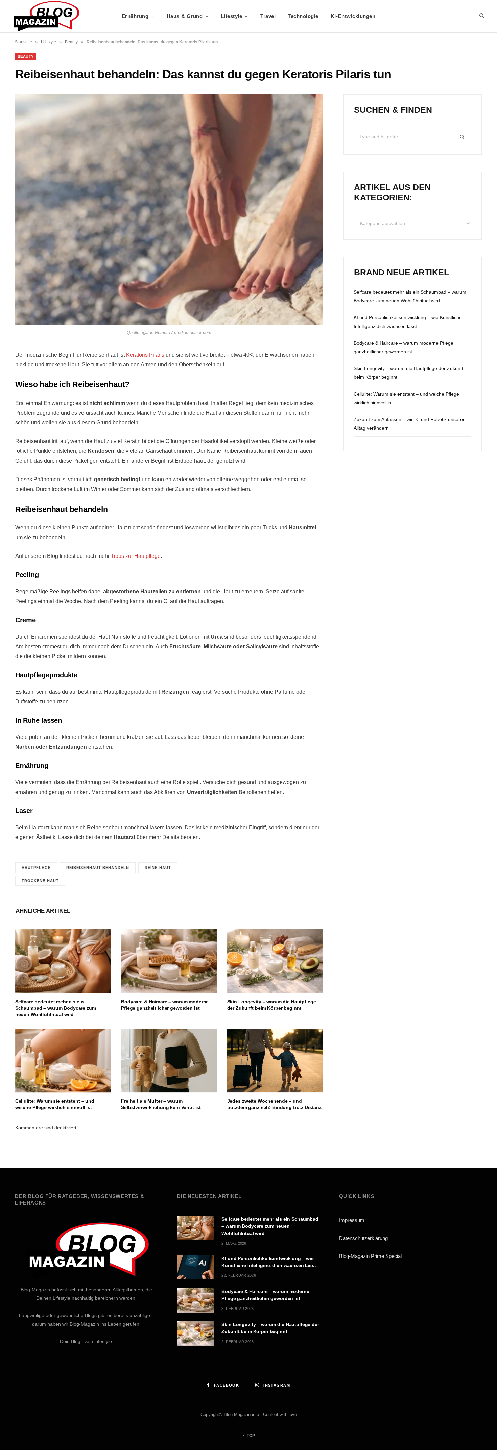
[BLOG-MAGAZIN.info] (46, 16)
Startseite (23, 42)
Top (250, 1435)
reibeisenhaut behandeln (97, 867)
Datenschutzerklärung (363, 1238)
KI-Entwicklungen (353, 16)
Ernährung (135, 16)
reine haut (158, 867)
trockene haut (40, 881)
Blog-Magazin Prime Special (370, 1256)
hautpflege (36, 867)
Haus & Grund (185, 16)
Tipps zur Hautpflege (136, 556)
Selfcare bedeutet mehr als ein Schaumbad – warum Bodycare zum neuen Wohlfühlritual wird (55, 1008)
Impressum (351, 1220)
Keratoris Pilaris (145, 355)
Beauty (71, 42)
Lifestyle (231, 16)
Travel (268, 16)
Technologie (303, 16)
